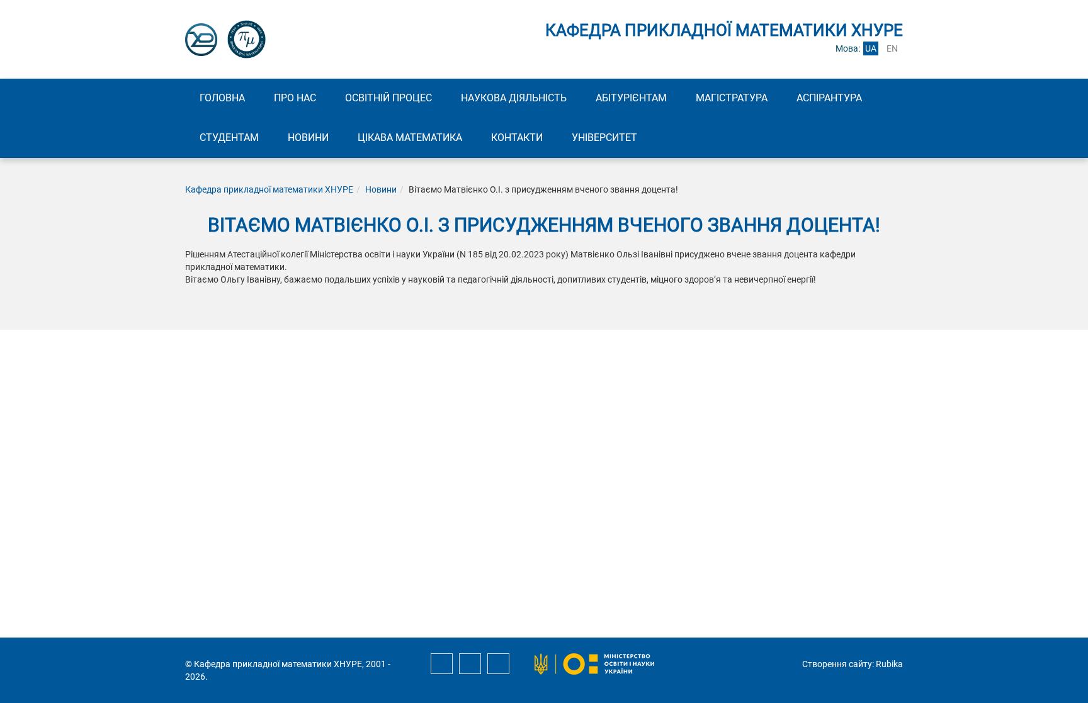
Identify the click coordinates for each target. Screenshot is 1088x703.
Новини (308, 137)
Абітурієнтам (631, 98)
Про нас (295, 98)
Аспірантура (829, 98)
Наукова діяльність (514, 98)
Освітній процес (388, 98)
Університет (604, 137)
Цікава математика (410, 137)
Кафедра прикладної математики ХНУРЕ (269, 189)
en (892, 48)
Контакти (517, 137)
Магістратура (732, 98)
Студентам (229, 137)
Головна (222, 98)
